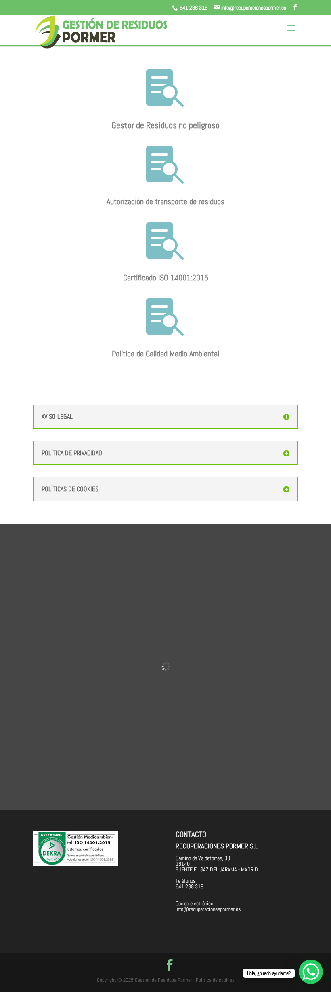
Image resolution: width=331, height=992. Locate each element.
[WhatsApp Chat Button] (311, 972)
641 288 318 (193, 7)
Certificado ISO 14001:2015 (165, 277)
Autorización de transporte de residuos (165, 201)
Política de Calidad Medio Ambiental (165, 353)
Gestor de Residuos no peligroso (165, 125)
